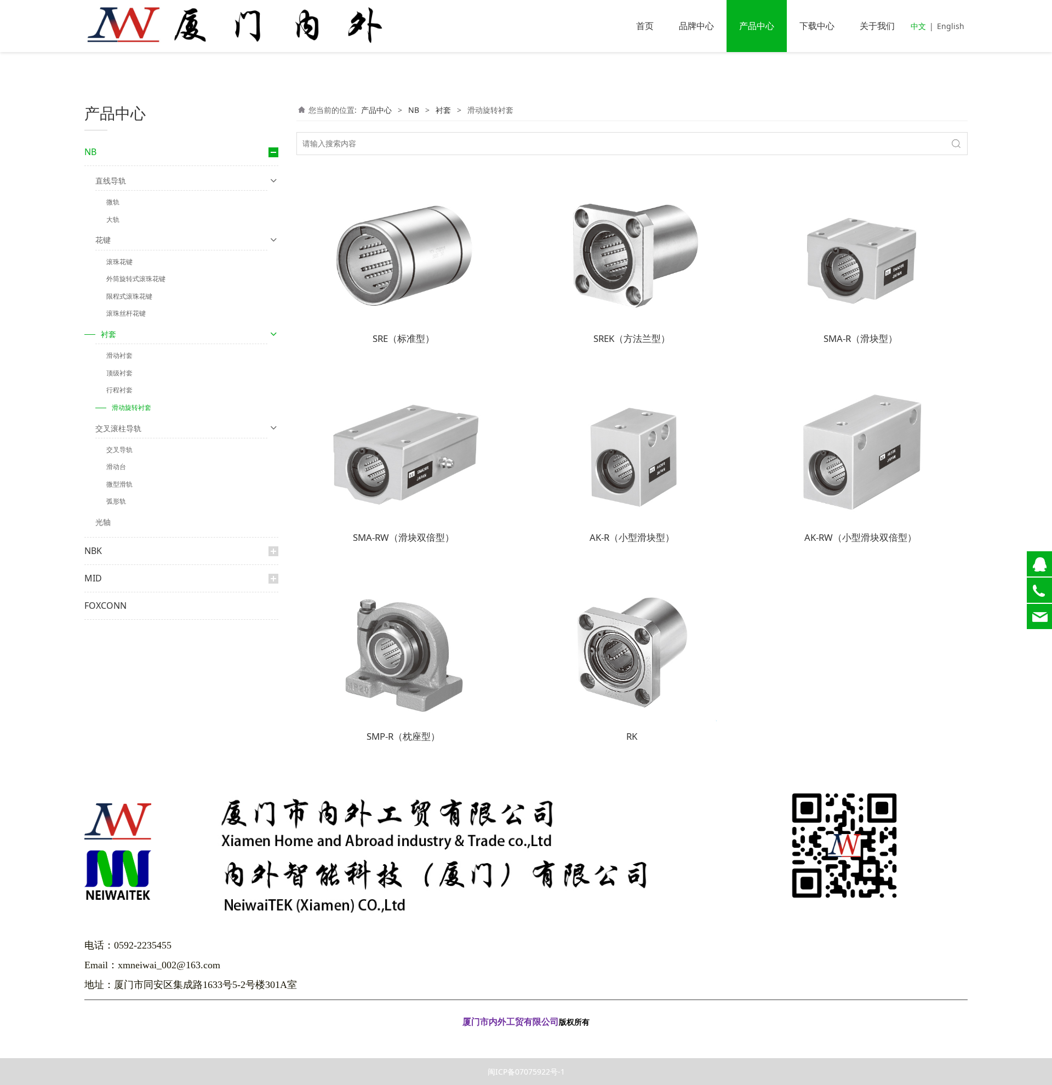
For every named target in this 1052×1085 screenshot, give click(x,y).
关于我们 (877, 26)
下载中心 (816, 26)
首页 (645, 26)
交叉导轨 (119, 449)
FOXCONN (105, 605)
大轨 (112, 219)
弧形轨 (116, 501)
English (950, 26)
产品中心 (756, 26)
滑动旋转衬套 (131, 407)
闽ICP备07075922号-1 (526, 1071)
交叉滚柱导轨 (118, 428)
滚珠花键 (119, 261)
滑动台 (116, 466)
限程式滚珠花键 (129, 296)
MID (93, 578)
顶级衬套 (119, 373)
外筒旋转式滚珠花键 (135, 278)
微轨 (112, 202)
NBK (93, 551)
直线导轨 (110, 180)
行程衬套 (119, 390)
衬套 (108, 334)
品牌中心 (696, 26)
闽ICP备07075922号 (525, 1037)
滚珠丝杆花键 (126, 313)
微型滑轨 (119, 484)
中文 (918, 26)
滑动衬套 (119, 355)
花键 (103, 240)
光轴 (103, 522)
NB (90, 152)
